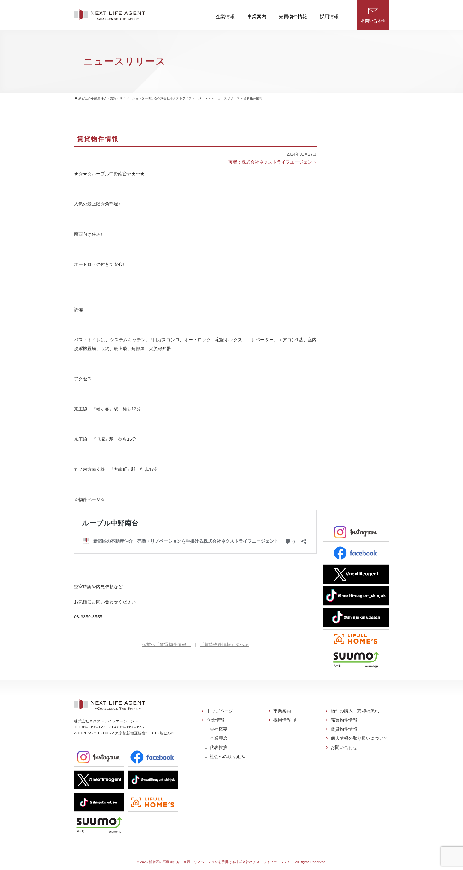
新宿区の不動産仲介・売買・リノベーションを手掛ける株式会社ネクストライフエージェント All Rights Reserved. (237, 862)
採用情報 (329, 16)
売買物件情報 (293, 16)
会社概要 (218, 729)
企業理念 (218, 738)
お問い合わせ (373, 15)
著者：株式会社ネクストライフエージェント (272, 162)
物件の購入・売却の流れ (355, 711)
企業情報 (225, 16)
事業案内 (256, 16)
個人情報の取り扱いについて (359, 738)
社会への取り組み (227, 756)
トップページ (220, 711)
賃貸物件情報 (344, 729)
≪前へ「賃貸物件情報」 (166, 644)
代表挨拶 (218, 747)
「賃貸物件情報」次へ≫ (224, 644)
